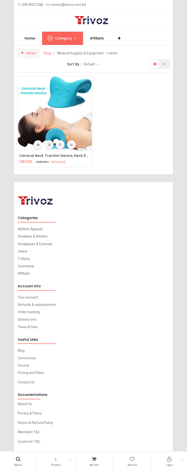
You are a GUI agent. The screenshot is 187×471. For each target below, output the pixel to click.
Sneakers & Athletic (33, 236)
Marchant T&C (29, 432)
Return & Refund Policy (35, 423)
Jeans (22, 251)
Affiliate (24, 273)
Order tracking (29, 312)
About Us (25, 404)
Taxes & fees (28, 327)
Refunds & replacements (37, 305)
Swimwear (26, 266)
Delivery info (27, 319)
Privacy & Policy (30, 413)
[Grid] (155, 64)
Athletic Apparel (30, 229)
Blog (21, 350)
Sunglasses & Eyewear (35, 244)
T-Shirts (24, 259)
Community (27, 358)
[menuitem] (30, 38)
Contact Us (26, 382)
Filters (31, 53)
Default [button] (90, 64)
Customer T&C (29, 441)
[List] (164, 64)
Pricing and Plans (31, 373)
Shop (47, 53)
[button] (56, 461)
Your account (28, 297)
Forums (23, 365)
